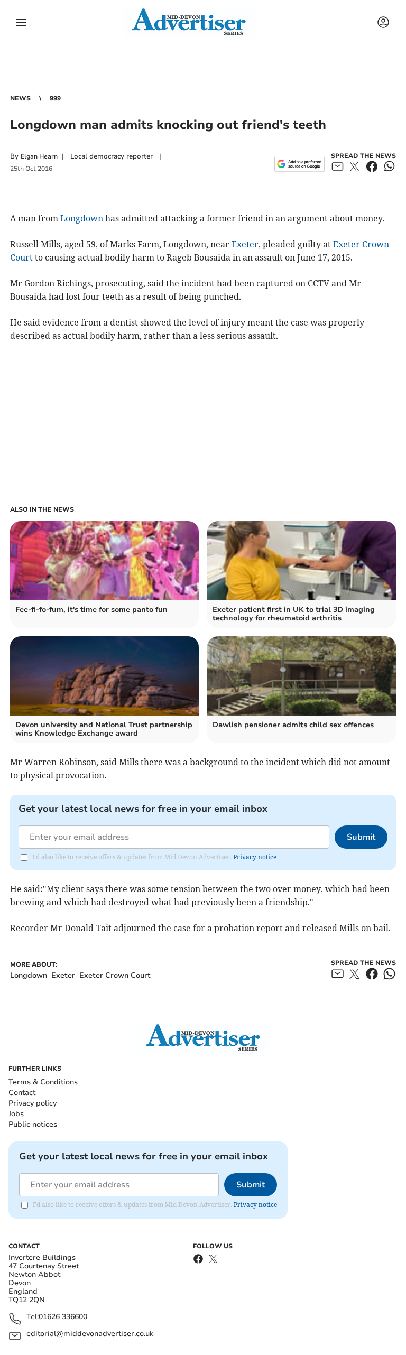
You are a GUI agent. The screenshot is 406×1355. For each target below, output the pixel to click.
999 (55, 98)
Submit (361, 837)
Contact (21, 1093)
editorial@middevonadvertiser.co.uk (89, 1334)
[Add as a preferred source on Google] (299, 164)
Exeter (245, 244)
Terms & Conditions (43, 1082)
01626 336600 (63, 1317)
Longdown (81, 218)
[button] (21, 22)
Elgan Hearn (39, 156)
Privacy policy (32, 1103)
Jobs (16, 1114)
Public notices (32, 1124)
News (20, 98)
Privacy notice (254, 857)
